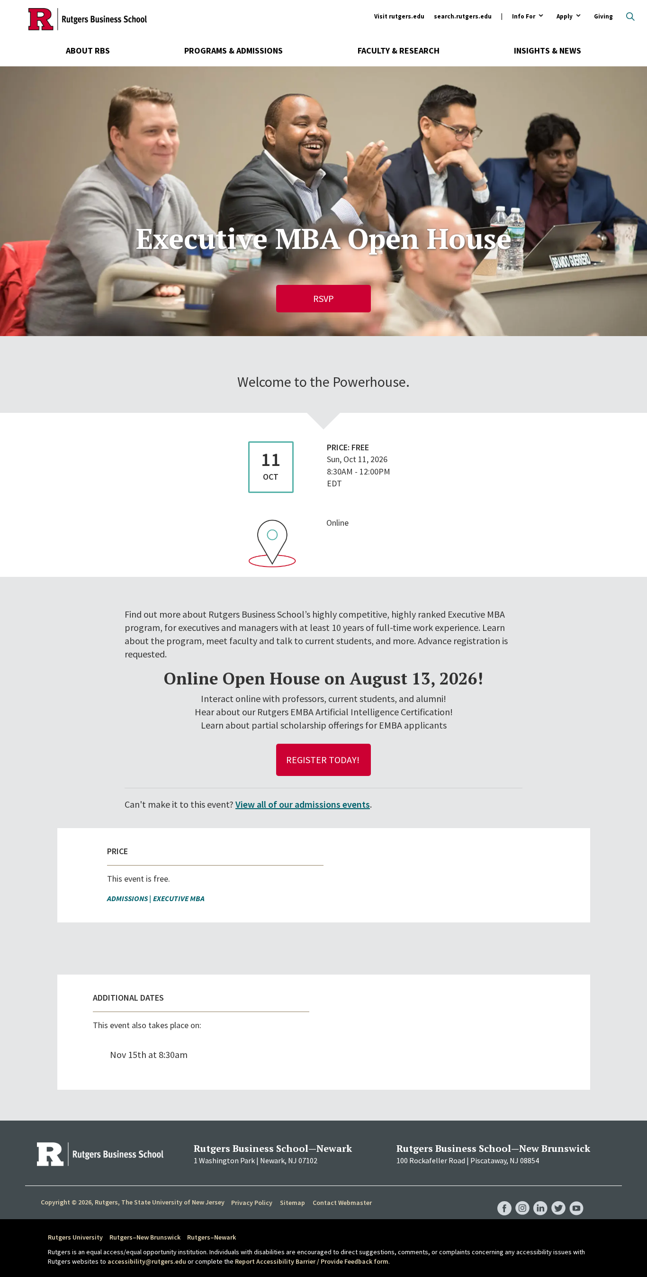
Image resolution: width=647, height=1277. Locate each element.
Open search (630, 16)
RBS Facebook (504, 1198)
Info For (523, 17)
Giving (603, 16)
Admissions (127, 898)
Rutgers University (75, 1237)
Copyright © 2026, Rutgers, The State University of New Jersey (133, 1202)
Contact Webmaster (342, 1202)
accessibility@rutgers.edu (147, 1261)
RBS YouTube (576, 1198)
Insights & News (547, 50)
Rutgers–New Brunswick (144, 1237)
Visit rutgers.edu (399, 16)
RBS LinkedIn (540, 1198)
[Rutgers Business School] (87, 19)
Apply (565, 17)
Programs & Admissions (233, 50)
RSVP (323, 298)
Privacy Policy (251, 1202)
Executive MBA (179, 898)
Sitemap (292, 1202)
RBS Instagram (522, 1198)
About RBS (88, 50)
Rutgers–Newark (211, 1237)
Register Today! (323, 760)
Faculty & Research (399, 50)
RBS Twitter (558, 1198)
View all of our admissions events (302, 804)
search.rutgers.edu (463, 16)
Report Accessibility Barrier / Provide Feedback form (311, 1261)
